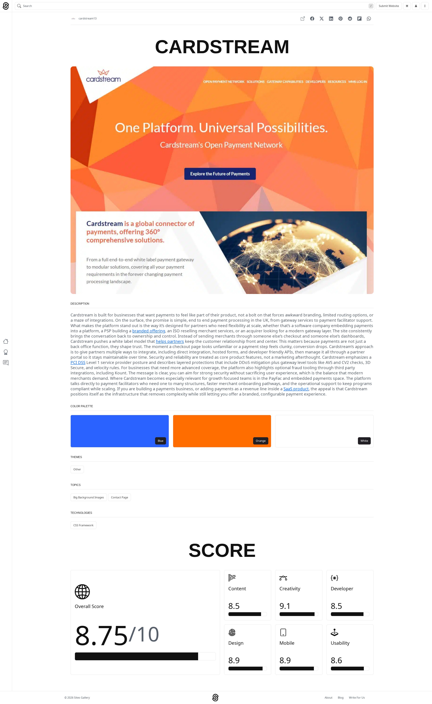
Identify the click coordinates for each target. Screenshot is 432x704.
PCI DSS (78, 362)
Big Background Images (88, 497)
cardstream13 (88, 18)
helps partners (170, 341)
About (328, 697)
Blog (341, 697)
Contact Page (119, 497)
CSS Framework (83, 525)
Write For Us (357, 697)
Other (77, 469)
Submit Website (389, 6)
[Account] (416, 6)
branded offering (148, 331)
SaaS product (296, 388)
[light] (407, 6)
